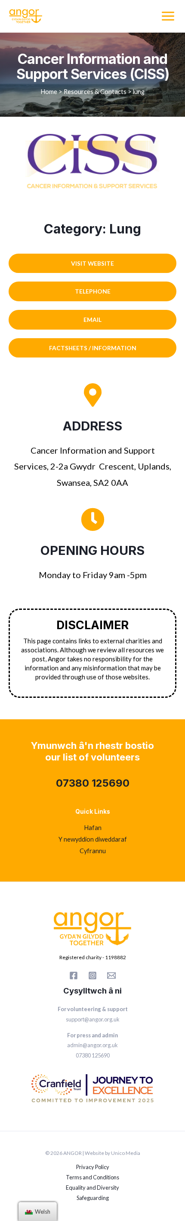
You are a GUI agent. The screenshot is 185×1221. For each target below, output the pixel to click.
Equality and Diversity (92, 1187)
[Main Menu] (168, 16)
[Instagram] (92, 975)
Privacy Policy (92, 1166)
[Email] (111, 975)
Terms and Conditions (92, 1177)
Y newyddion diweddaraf (93, 839)
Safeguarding (93, 1197)
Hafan (93, 827)
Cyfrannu (93, 850)
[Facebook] (73, 975)
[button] (92, 263)
